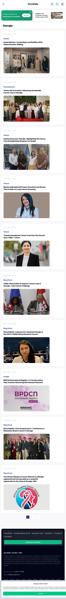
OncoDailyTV (8, 536)
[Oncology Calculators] (52, 4)
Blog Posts (8, 280)
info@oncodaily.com (14, 574)
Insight (6, 377)
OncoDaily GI (58, 533)
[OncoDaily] (33, 4)
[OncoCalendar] (62, 4)
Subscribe (26, 15)
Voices (6, 39)
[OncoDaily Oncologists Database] (57, 4)
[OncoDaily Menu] (3, 4)
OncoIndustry (9, 87)
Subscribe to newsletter (33, 542)
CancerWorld (8, 533)
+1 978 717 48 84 (19, 572)
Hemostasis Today (37, 533)
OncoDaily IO (48, 533)
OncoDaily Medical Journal (22, 533)
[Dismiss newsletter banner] (30, 12)
